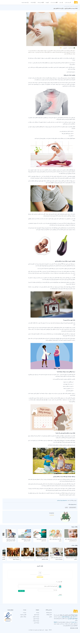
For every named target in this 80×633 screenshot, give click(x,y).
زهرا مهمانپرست (70, 47)
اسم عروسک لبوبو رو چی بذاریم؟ (28, 557)
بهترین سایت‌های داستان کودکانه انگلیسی (71, 558)
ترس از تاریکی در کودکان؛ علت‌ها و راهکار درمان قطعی (42, 558)
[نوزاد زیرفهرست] (45, 2)
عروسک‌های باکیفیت (65, 617)
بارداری (71, 6)
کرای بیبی (70, 618)
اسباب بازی (73, 617)
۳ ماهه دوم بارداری (67, 6)
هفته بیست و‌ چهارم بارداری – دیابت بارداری (41, 539)
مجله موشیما (73, 622)
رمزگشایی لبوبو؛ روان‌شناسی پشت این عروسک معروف (13, 558)
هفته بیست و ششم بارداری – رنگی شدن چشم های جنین (71, 539)
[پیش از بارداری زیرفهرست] (64, 2)
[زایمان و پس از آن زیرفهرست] (50, 2)
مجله (74, 6)
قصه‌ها (55, 622)
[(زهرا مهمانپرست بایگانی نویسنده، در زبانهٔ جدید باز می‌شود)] (74, 48)
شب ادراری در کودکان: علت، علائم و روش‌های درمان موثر (56, 558)
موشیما (76, 6)
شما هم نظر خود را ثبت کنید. (62, 500)
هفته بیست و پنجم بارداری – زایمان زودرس (55, 539)
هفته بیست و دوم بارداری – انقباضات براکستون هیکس (10, 539)
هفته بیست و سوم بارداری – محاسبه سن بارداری (25, 539)
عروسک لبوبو (75, 618)
